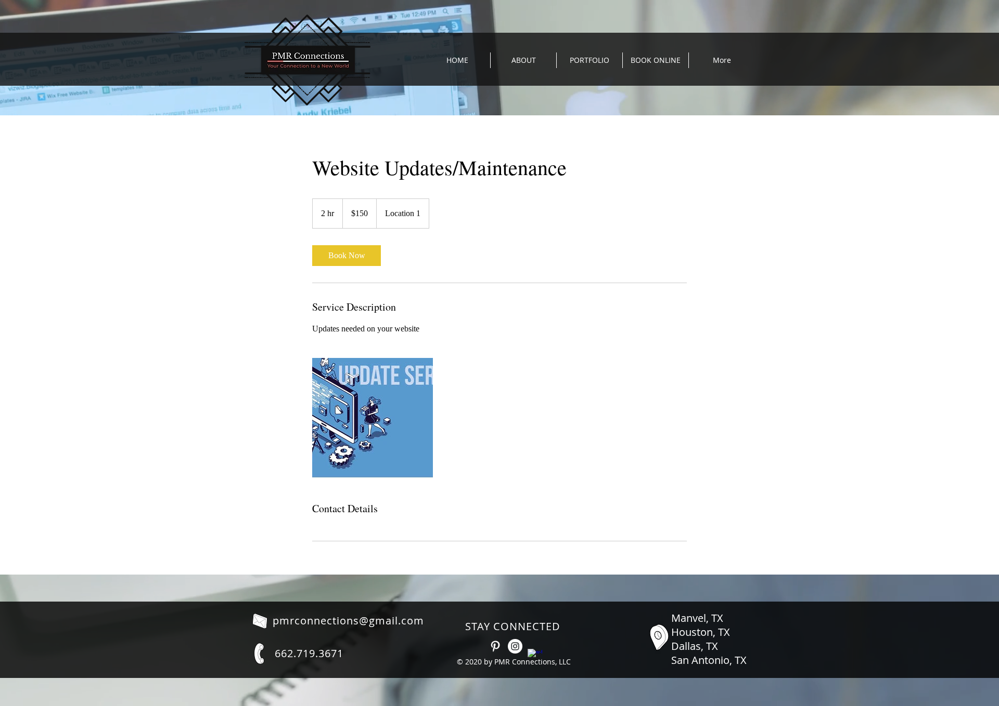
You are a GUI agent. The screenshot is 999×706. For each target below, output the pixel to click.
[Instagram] (515, 646)
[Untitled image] (372, 418)
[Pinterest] (495, 646)
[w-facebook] (535, 656)
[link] (346, 255)
